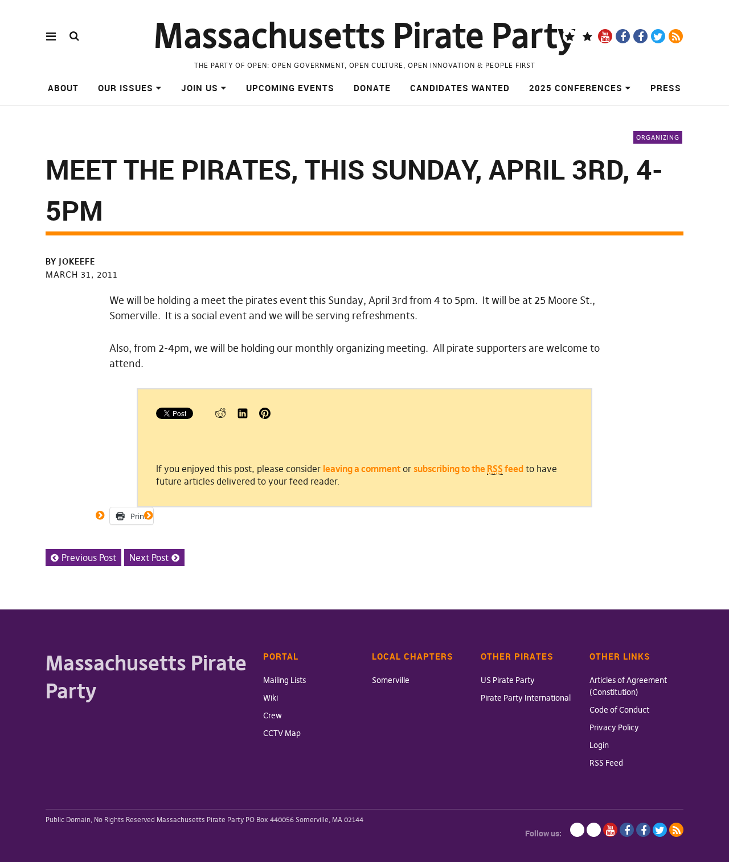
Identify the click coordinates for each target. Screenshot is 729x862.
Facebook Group (640, 36)
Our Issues (125, 87)
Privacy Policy (614, 727)
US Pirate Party (508, 680)
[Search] (74, 36)
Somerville (390, 680)
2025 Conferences (575, 87)
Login (599, 745)
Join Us (199, 87)
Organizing (657, 137)
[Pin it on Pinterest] (265, 415)
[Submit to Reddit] (220, 415)
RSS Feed (606, 763)
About (63, 87)
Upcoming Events (290, 87)
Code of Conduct (619, 710)
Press (665, 87)
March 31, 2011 (82, 274)
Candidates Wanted (460, 87)
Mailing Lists (284, 680)
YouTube (605, 36)
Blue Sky (570, 36)
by (70, 261)
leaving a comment (361, 468)
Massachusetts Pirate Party (365, 35)
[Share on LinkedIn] (242, 415)
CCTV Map (282, 733)
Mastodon (587, 36)
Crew (272, 715)
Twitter (658, 36)
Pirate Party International (526, 698)
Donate (372, 87)
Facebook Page (623, 36)
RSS (676, 36)
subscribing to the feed (468, 468)
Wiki (270, 698)
